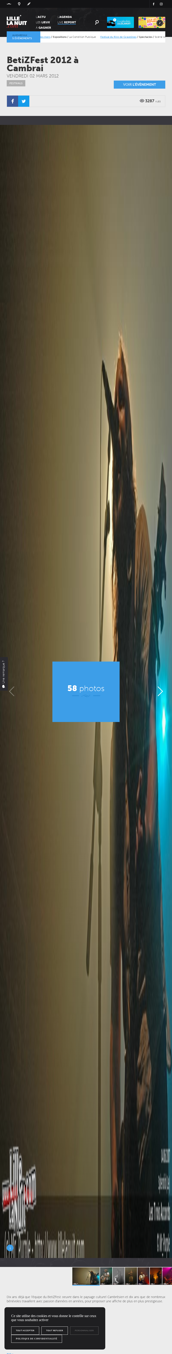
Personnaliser (84, 1330)
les (43, 22)
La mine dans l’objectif (141, 36)
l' (65, 17)
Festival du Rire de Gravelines (70, 36)
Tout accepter (25, 1330)
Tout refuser (54, 1330)
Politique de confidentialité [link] (36, 1339)
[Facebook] (12, 101)
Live (67, 22)
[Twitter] (23, 101)
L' (41, 17)
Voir (139, 84)
